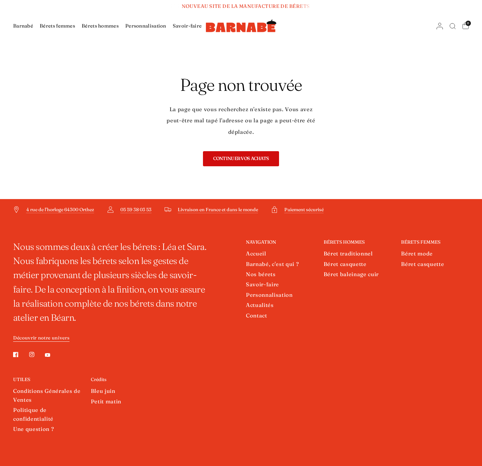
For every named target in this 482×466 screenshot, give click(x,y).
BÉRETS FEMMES (420, 242)
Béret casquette (345, 264)
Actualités (260, 305)
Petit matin (106, 401)
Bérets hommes (100, 26)
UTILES (21, 379)
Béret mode (417, 253)
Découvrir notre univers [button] (41, 338)
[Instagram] (36, 354)
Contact (256, 315)
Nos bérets (261, 274)
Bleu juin (103, 391)
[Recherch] (452, 26)
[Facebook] (20, 354)
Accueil (256, 253)
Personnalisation (145, 26)
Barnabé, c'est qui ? (272, 264)
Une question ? (33, 429)
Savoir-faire (187, 26)
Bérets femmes (57, 26)
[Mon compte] (439, 26)
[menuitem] (24, 26)
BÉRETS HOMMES (344, 242)
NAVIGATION (261, 242)
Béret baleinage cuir (351, 274)
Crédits (99, 379)
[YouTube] (52, 355)
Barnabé (23, 26)
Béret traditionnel (348, 253)
